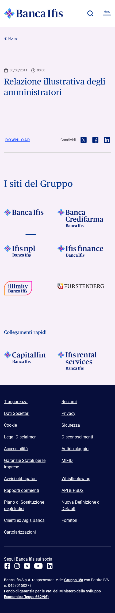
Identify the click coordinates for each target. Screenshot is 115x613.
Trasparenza (16, 401)
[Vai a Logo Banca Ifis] (30, 218)
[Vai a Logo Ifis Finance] (84, 254)
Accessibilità (16, 448)
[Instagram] (17, 566)
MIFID (67, 460)
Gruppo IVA (73, 580)
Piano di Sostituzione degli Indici (24, 505)
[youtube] (38, 566)
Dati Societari (16, 413)
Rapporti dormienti (21, 490)
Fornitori (69, 520)
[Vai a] (30, 254)
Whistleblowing (76, 478)
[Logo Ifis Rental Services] (84, 360)
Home (12, 38)
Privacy (68, 413)
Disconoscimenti (77, 436)
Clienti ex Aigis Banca (24, 520)
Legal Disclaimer (20, 436)
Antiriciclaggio (75, 448)
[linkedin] (50, 566)
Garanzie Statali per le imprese (24, 463)
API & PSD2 (72, 490)
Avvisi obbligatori (20, 478)
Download (17, 140)
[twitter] (27, 566)
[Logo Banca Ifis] (33, 13)
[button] (90, 13)
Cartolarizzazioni (20, 532)
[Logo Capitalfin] (30, 360)
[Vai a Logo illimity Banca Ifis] (30, 290)
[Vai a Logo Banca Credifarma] (84, 218)
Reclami (69, 401)
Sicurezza (71, 425)
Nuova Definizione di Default (81, 505)
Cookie (10, 425)
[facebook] (7, 566)
